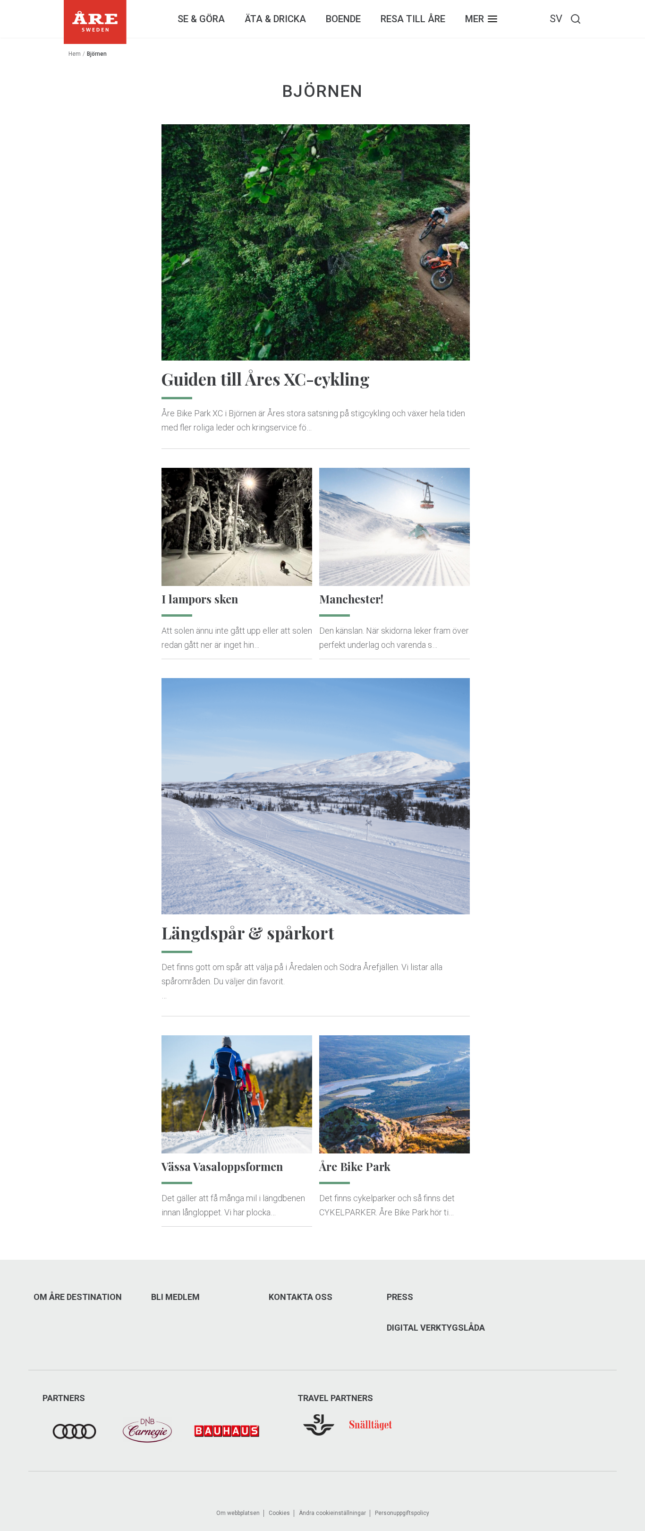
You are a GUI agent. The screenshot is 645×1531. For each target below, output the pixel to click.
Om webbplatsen (238, 1513)
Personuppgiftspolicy (402, 1513)
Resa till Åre (413, 19)
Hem (74, 54)
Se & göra (201, 19)
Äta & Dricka (275, 19)
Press (400, 1297)
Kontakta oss (300, 1297)
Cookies (279, 1513)
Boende (343, 19)
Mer (474, 19)
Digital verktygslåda (436, 1328)
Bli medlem (175, 1297)
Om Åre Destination (78, 1297)
